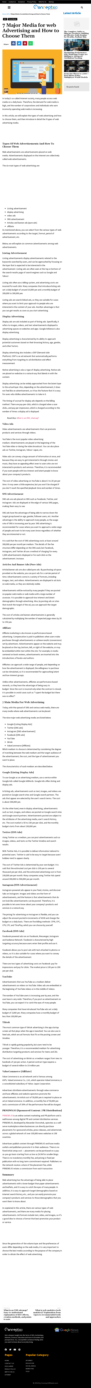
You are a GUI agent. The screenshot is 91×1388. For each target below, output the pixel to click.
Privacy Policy (31, 2)
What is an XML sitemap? (28, 418)
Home (4, 2)
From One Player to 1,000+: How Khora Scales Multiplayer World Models (76, 75)
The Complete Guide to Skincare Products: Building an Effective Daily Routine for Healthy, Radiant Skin (76, 34)
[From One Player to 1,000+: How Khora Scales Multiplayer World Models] (76, 66)
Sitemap (51, 2)
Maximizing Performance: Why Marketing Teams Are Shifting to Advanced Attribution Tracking (76, 55)
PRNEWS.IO (7, 1115)
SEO (8, 14)
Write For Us (42, 2)
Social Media (12, 19)
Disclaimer (21, 2)
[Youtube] (15, 1349)
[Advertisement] (45, 133)
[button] (82, 7)
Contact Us (12, 2)
